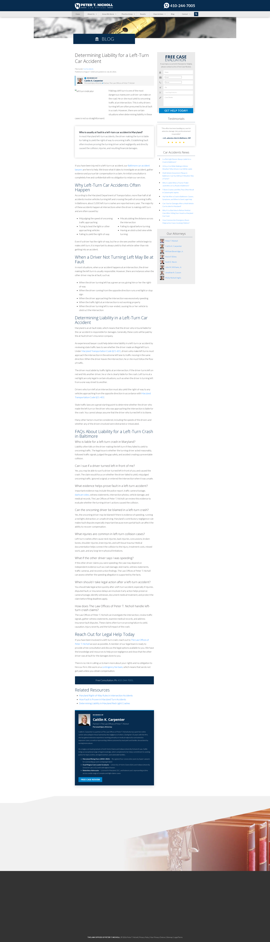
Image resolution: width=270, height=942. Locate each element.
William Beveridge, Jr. (174, 251)
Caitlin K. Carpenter (93, 80)
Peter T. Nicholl (171, 241)
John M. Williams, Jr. (173, 267)
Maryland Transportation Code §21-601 (101, 351)
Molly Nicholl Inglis (173, 278)
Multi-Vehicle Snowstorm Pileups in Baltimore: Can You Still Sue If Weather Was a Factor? (178, 176)
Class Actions (158, 14)
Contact (185, 14)
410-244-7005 (182, 5)
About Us (91, 14)
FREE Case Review (90, 779)
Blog (172, 14)
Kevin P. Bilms (171, 256)
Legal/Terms (178, 937)
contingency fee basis (112, 667)
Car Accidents (88, 69)
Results (143, 14)
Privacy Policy (144, 937)
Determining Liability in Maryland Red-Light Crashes (104, 703)
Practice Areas (127, 14)
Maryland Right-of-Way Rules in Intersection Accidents (106, 695)
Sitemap (170, 937)
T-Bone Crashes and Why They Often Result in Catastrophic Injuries (178, 191)
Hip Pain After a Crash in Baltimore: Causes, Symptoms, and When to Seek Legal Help (178, 198)
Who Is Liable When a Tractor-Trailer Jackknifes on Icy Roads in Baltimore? (175, 184)
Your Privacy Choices (157, 937)
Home (78, 14)
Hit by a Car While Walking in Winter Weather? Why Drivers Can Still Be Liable (177, 167)
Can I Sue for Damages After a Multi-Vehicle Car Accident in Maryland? (178, 204)
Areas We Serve (108, 14)
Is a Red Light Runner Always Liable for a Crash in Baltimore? (176, 160)
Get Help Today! (176, 110)
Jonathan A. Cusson (173, 272)
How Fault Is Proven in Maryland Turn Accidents (102, 699)
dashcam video (82, 494)
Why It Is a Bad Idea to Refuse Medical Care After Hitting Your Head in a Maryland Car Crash (177, 213)
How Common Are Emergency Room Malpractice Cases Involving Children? (175, 221)
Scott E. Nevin (171, 262)
